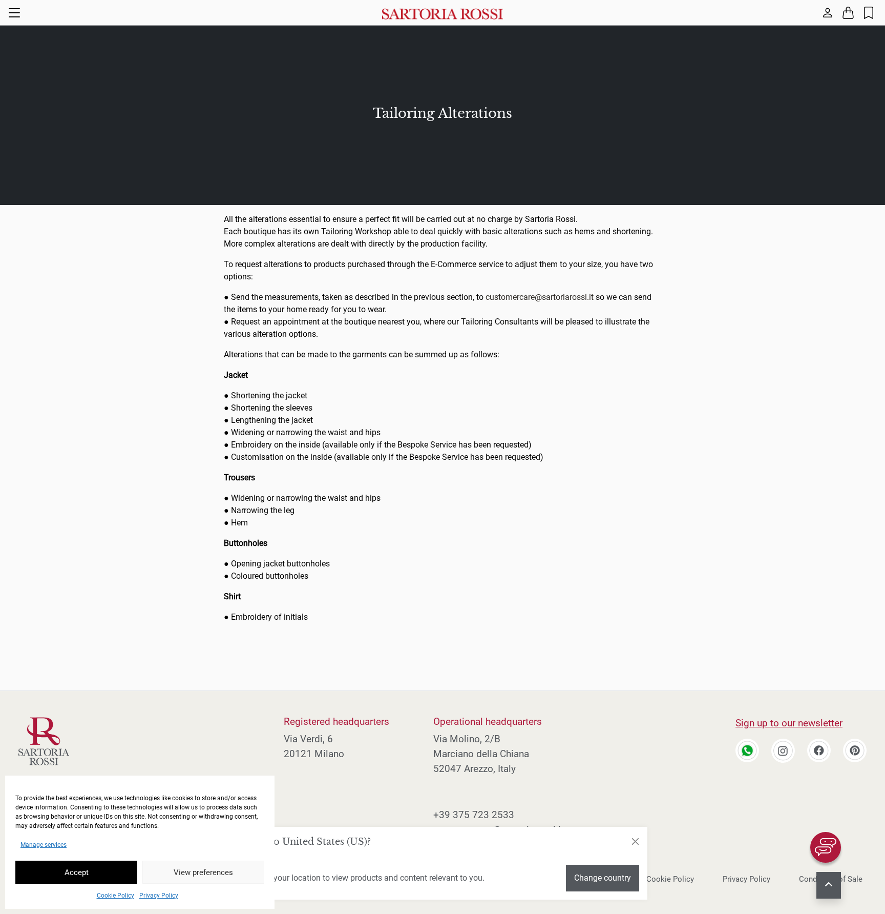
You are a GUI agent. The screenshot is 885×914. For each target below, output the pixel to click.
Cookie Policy (115, 895)
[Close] (635, 842)
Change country (602, 878)
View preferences (203, 872)
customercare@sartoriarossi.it (540, 297)
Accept (77, 872)
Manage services (43, 844)
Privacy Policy (158, 895)
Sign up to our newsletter (788, 723)
